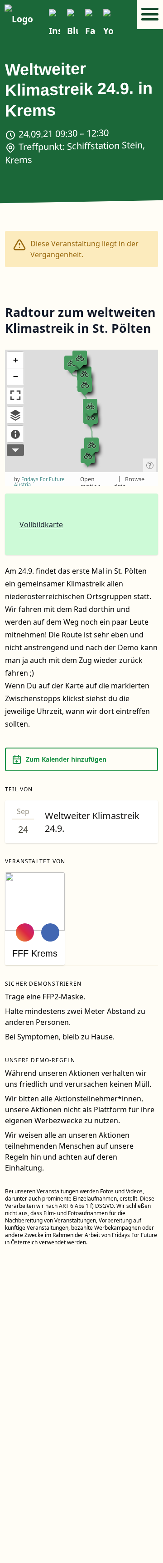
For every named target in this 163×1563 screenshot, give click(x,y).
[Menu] (150, 14)
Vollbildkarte (41, 524)
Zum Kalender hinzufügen (66, 759)
